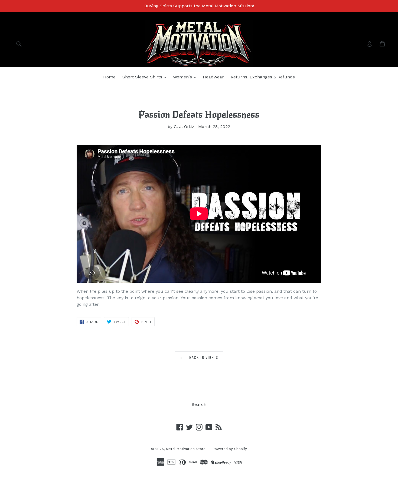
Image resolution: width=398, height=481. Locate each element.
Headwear (213, 76)
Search (199, 404)
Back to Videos (203, 357)
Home (109, 76)
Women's (183, 76)
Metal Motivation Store (185, 449)
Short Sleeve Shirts (143, 76)
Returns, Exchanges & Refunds (263, 76)
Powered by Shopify (229, 449)
